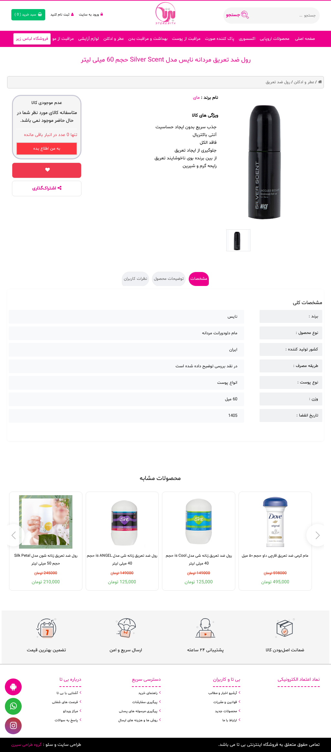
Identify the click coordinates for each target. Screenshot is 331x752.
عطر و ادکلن (113, 39)
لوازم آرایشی (88, 39)
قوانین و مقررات (225, 702)
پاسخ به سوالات (66, 720)
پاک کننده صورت (219, 39)
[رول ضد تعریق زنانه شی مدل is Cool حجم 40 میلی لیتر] (199, 522)
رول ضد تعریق (278, 82)
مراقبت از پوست (186, 39)
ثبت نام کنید (59, 14)
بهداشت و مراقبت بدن (147, 39)
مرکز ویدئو (70, 711)
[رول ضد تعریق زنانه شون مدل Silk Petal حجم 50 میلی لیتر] (45, 522)
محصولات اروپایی (274, 39)
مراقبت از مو (63, 39)
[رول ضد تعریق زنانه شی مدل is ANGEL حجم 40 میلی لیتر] (122, 522)
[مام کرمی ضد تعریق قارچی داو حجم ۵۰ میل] (275, 522)
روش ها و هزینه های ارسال (137, 720)
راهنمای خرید (147, 693)
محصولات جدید (226, 711)
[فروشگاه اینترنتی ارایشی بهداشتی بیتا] (165, 13)
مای (196, 98)
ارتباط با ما (229, 720)
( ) (25, 14)
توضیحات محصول (169, 279)
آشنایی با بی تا (67, 693)
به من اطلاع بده (46, 149)
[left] (317, 535)
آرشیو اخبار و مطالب (222, 693)
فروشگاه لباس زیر (32, 39)
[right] (13, 535)
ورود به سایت (89, 14)
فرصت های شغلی (65, 702)
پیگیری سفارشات (144, 702)
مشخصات (198, 279)
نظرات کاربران (135, 279)
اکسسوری (247, 39)
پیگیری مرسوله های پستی (138, 711)
